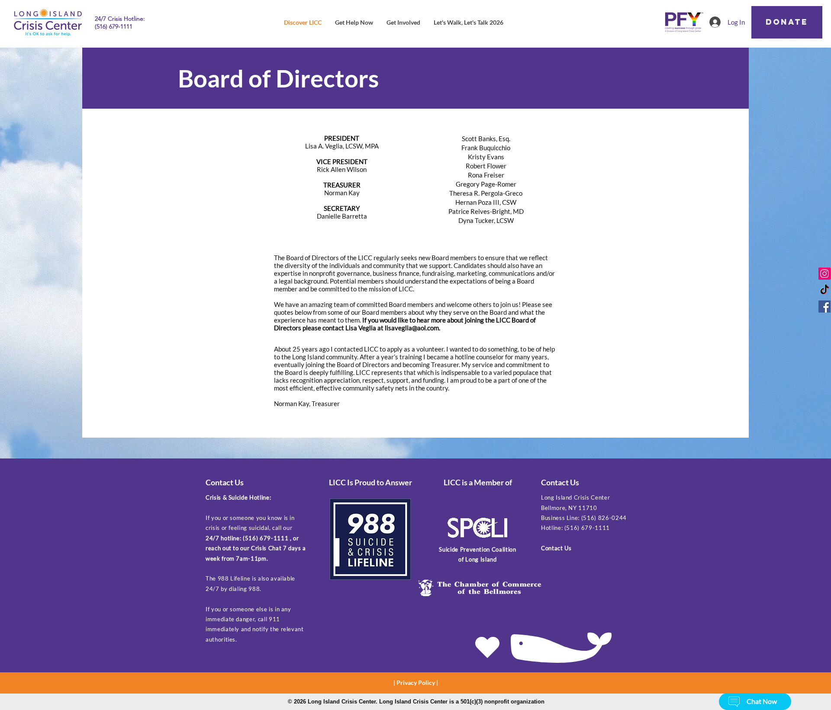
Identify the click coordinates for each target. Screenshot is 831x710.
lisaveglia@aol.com (412, 328)
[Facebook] (824, 306)
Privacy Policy (415, 682)
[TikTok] (824, 290)
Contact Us (556, 548)
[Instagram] (824, 274)
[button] (734, 702)
